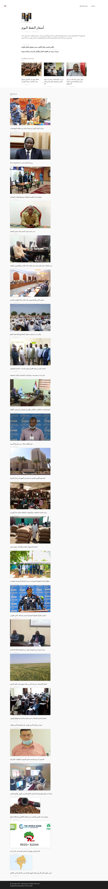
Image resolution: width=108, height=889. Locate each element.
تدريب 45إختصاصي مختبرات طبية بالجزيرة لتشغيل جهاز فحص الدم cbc (53, 81)
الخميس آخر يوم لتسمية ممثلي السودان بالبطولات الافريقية (27, 759)
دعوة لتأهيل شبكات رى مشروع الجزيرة (21, 444)
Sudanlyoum (24, 883)
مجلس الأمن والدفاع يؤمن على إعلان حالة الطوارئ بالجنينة (27, 300)
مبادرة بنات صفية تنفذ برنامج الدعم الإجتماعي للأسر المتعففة (27, 375)
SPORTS (93, 6)
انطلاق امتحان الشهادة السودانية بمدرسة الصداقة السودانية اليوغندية (30, 581)
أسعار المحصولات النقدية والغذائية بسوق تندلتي (23, 547)
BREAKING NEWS (84, 6)
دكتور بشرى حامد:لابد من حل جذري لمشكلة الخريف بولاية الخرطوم (74, 81)
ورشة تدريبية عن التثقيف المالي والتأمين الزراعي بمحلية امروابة (40, 51)
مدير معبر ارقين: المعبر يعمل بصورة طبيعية (22, 231)
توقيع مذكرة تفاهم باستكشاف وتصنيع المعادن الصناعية (26, 197)
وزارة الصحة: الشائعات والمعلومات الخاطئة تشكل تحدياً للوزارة (28, 512)
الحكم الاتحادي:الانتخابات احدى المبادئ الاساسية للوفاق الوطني (28, 718)
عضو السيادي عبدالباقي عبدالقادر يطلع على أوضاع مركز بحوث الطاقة (30, 409)
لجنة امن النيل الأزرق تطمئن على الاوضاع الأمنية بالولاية (26, 725)
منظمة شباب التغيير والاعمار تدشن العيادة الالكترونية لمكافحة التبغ (29, 817)
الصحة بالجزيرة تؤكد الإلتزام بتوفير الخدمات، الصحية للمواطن (28, 368)
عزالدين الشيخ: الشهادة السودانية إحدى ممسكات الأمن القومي (28, 615)
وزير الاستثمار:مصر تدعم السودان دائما (21, 163)
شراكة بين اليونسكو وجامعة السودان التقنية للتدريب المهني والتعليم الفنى (31, 794)
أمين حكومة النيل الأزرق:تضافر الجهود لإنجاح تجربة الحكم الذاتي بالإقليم (30, 873)
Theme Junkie (28, 886)
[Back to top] (106, 887)
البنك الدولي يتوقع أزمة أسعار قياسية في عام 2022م (25, 851)
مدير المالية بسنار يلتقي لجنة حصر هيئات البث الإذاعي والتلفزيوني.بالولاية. (31, 266)
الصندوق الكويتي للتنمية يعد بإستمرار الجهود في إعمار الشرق (27, 478)
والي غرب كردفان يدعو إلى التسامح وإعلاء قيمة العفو (25, 334)
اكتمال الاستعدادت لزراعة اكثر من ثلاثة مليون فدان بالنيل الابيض (28, 684)
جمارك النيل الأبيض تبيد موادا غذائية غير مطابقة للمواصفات (27, 128)
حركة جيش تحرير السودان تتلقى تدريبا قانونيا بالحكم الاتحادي (27, 650)
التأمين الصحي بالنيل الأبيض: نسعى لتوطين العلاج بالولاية (37, 47)
